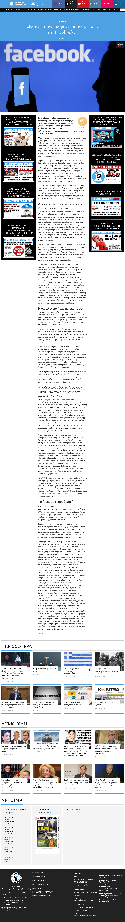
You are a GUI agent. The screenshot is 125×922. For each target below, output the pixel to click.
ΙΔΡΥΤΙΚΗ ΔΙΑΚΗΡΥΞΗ (40, 884)
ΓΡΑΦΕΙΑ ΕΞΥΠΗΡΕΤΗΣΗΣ (41, 896)
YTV (105, 9)
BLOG (77, 9)
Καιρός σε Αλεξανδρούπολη (10, 853)
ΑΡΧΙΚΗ (5, 9)
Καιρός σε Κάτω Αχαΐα (9, 843)
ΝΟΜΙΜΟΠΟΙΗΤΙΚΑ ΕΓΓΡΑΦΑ (42, 892)
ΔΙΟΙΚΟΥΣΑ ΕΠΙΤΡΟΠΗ (40, 877)
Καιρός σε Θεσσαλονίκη (9, 833)
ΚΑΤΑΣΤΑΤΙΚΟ (37, 888)
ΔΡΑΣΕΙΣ (30, 9)
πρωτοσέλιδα (47, 854)
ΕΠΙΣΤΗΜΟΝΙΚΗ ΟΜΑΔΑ (41, 880)
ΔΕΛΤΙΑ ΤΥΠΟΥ (65, 9)
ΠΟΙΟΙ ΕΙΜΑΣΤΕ (17, 9)
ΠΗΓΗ (40, 633)
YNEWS (98, 9)
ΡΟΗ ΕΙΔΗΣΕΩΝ (87, 9)
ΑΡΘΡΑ (62, 21)
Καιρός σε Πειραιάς (8, 823)
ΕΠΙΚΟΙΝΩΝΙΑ (114, 9)
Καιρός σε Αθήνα (7, 813)
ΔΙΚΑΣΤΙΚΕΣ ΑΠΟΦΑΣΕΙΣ (47, 9)
